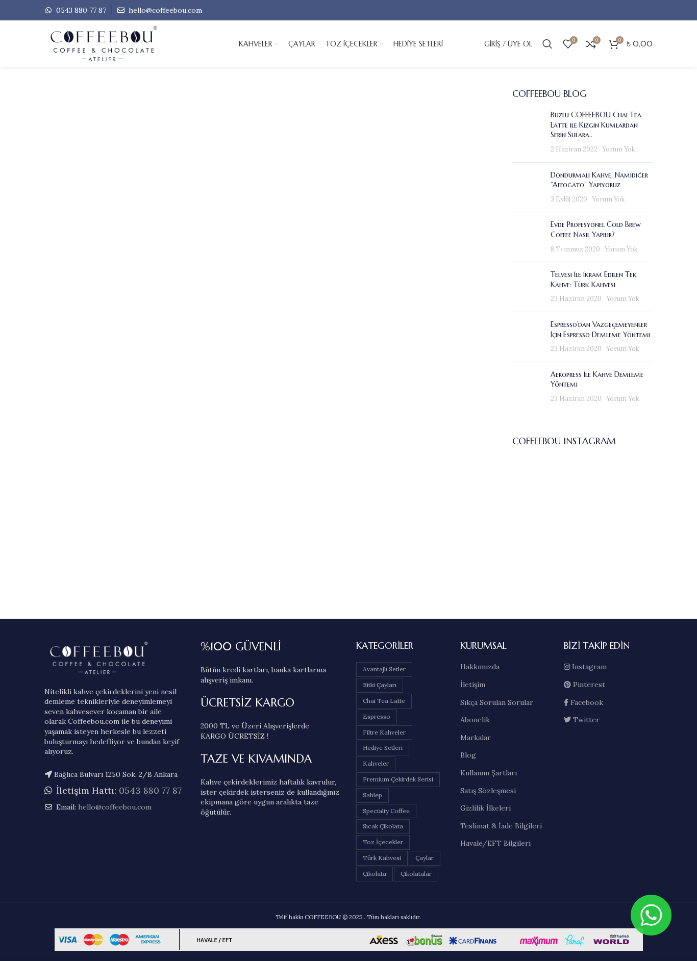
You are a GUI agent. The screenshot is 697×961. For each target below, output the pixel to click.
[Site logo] (120, 43)
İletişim (472, 684)
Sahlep (372, 795)
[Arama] (547, 44)
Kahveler (376, 763)
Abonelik (475, 719)
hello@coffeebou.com (164, 10)
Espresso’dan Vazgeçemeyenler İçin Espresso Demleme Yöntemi (600, 329)
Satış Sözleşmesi (488, 790)
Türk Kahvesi (382, 858)
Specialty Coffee (386, 811)
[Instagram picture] (534, 480)
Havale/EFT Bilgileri (495, 843)
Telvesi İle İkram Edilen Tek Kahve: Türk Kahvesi (594, 279)
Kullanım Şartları (488, 772)
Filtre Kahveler (384, 732)
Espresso (376, 716)
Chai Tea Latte (384, 700)
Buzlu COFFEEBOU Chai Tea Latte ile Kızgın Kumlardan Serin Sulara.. (596, 124)
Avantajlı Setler (384, 669)
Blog (468, 755)
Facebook (585, 702)
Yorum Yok (618, 149)
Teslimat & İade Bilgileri (501, 825)
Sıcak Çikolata (383, 826)
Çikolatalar (416, 873)
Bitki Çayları (379, 685)
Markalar (475, 737)
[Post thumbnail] (527, 132)
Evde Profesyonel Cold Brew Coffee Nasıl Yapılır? (596, 229)
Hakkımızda (480, 666)
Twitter (585, 719)
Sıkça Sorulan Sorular (496, 702)
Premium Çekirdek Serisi (398, 779)
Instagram (588, 666)
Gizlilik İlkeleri (485, 808)
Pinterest (588, 684)
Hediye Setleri (383, 747)
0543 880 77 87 (80, 10)
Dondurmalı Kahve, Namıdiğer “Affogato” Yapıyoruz (599, 180)
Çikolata (374, 873)
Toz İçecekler (383, 842)
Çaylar (424, 858)
